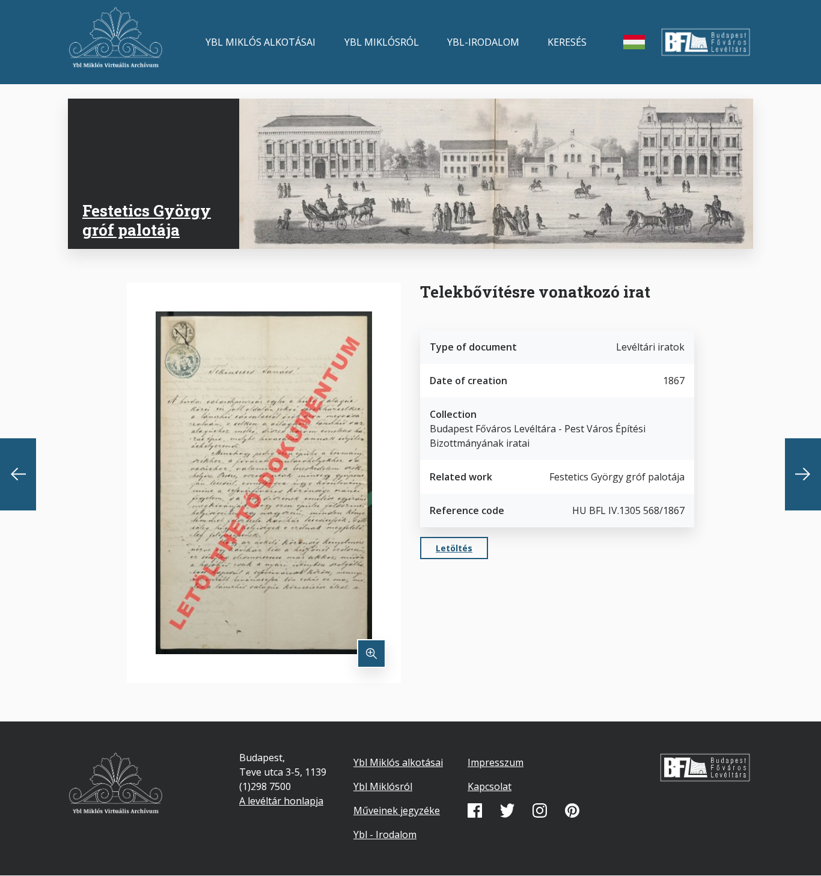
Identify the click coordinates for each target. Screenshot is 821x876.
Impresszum (495, 762)
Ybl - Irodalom (385, 834)
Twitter (507, 810)
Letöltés (454, 548)
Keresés (567, 42)
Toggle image (371, 653)
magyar (634, 42)
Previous (18, 474)
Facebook (475, 810)
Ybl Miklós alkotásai (261, 42)
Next (803, 474)
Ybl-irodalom (483, 42)
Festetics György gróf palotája (146, 219)
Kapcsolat (489, 786)
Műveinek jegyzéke (396, 810)
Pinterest (572, 810)
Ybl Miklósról (381, 42)
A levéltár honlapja (281, 800)
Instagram (540, 810)
